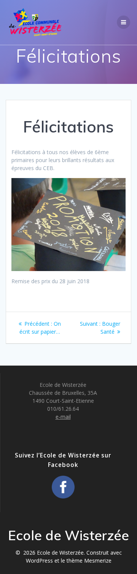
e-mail (63, 416)
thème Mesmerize (89, 560)
